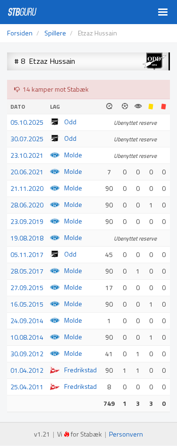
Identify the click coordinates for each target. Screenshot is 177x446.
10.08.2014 (26, 337)
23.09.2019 (26, 221)
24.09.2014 (26, 321)
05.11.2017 (26, 254)
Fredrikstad (80, 370)
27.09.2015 (26, 287)
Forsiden (20, 33)
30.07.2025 (26, 139)
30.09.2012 (26, 354)
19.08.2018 (26, 238)
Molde (73, 155)
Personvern (126, 434)
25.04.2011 (26, 387)
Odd (70, 122)
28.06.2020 (26, 205)
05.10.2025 (26, 122)
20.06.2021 (26, 172)
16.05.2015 (26, 304)
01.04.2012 (26, 370)
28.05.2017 (26, 271)
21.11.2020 (26, 188)
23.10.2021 (26, 155)
